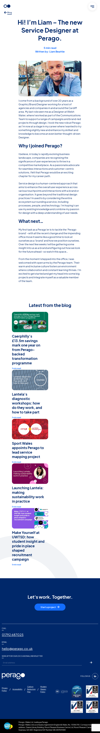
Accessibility (17, 689)
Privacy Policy (5, 689)
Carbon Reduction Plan (31, 689)
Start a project (48, 607)
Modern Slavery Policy (43, 689)
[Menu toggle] (92, 6)
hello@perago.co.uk (17, 649)
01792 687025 (13, 635)
